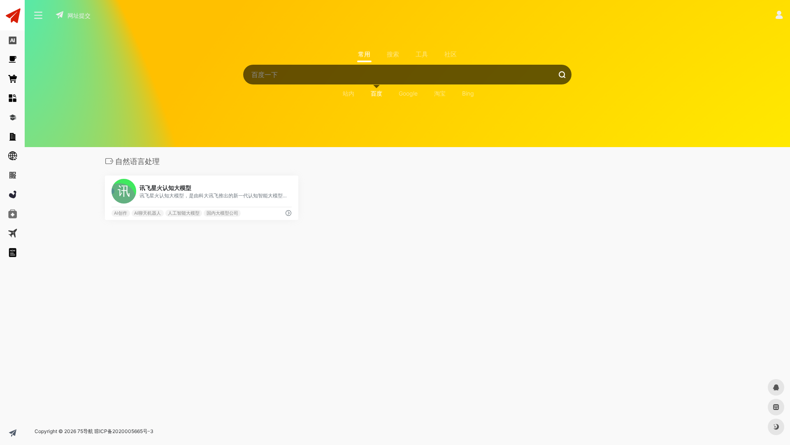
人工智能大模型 (184, 213)
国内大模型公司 (222, 213)
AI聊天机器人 (147, 213)
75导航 (85, 431)
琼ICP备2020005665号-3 (123, 431)
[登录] (779, 16)
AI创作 (120, 213)
